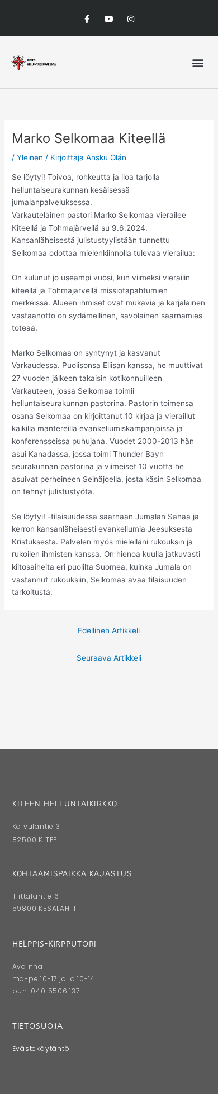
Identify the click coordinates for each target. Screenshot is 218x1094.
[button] (197, 62)
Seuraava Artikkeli (109, 657)
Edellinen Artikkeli (109, 630)
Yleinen (30, 157)
